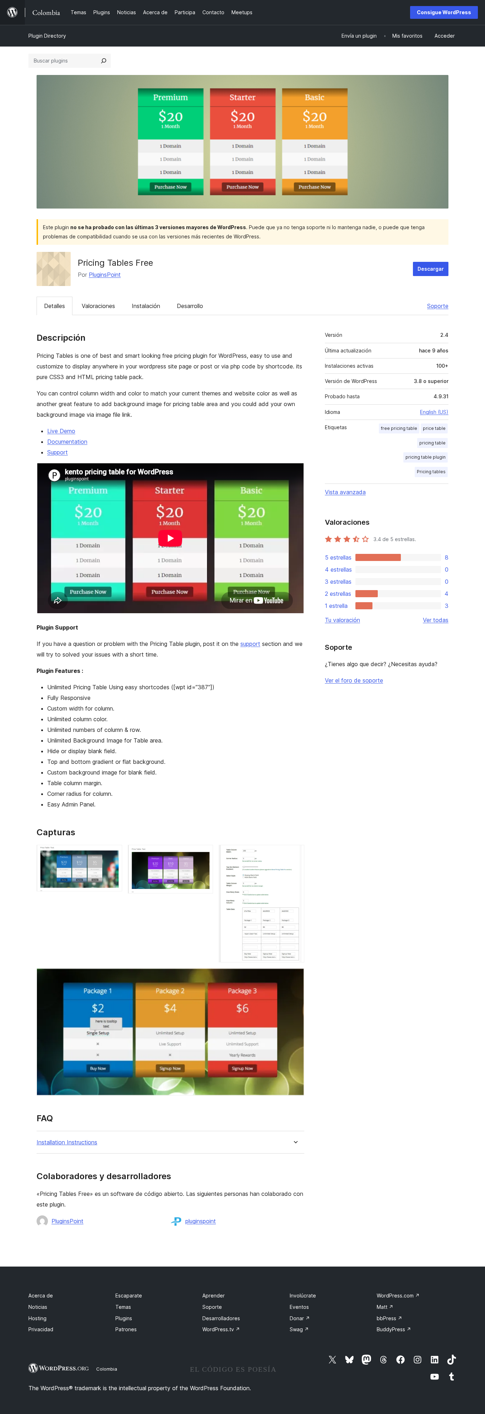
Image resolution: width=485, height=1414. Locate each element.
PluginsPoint (105, 274)
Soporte (437, 305)
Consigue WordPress (444, 12)
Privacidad (40, 1329)
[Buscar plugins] (104, 61)
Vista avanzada (345, 492)
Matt (385, 1307)
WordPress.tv (221, 1329)
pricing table (432, 443)
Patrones (126, 1329)
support (250, 643)
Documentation (67, 441)
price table (434, 428)
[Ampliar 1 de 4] (112, 854)
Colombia (106, 1369)
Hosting (37, 1318)
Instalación (146, 305)
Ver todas (435, 620)
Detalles (54, 305)
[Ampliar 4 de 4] (294, 977)
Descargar (431, 269)
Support (57, 452)
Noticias (37, 1307)
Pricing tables (431, 471)
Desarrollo (190, 305)
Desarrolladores (221, 1318)
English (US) (434, 412)
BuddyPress (394, 1329)
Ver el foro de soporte (354, 680)
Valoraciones (98, 305)
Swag (299, 1329)
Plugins (123, 1318)
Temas (123, 1307)
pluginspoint (200, 1221)
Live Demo (61, 431)
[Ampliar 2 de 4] (203, 854)
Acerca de (40, 1295)
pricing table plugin (425, 457)
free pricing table (399, 428)
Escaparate (128, 1295)
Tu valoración (342, 620)
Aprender (213, 1295)
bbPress (389, 1318)
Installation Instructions (67, 1142)
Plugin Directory (47, 36)
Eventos (299, 1307)
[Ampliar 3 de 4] (294, 854)
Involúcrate (303, 1295)
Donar (300, 1318)
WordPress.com (398, 1295)
